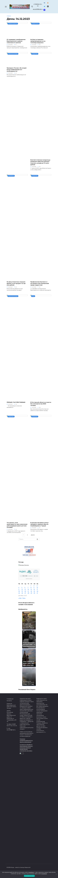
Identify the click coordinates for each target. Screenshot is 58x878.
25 (19, 593)
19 (22, 591)
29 (31, 593)
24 (37, 591)
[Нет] (56, 874)
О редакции (10, 698)
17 (37, 589)
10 (37, 587)
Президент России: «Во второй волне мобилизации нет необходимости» (16, 69)
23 (34, 591)
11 (18, 589)
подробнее (31, 872)
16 (34, 589)
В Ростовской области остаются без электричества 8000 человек (40, 404)
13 (25, 589)
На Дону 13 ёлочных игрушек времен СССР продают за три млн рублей (16, 283)
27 (25, 593)
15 (31, 589)
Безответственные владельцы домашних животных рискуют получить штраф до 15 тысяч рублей (40, 162)
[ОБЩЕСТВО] (40, 157)
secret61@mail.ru (38, 9)
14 (28, 589)
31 (37, 593)
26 (22, 593)
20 (25, 591)
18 (19, 591)
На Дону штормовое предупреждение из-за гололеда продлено (37, 41)
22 (31, 591)
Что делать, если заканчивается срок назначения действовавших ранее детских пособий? (17, 525)
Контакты (9, 700)
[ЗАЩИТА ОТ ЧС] (40, 36)
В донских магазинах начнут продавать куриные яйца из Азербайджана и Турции (39, 524)
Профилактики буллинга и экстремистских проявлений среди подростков (39, 283)
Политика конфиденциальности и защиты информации (26, 740)
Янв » (24, 598)
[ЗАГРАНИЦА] (40, 520)
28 (28, 593)
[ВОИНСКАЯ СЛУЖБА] (17, 65)
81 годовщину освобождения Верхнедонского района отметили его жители (16, 41)
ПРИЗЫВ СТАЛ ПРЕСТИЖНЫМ (16, 402)
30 (34, 593)
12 (22, 589)
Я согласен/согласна (29, 875)
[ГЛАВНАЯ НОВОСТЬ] (17, 36)
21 (28, 591)
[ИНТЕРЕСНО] (17, 279)
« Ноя (20, 598)
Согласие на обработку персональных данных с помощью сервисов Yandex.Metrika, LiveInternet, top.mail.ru (26, 747)
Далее (33, 535)
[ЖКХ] (40, 399)
